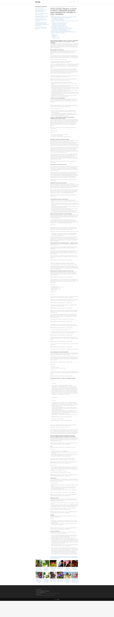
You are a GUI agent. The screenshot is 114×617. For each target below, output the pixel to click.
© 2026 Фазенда (38, 589)
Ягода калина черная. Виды (39, 8)
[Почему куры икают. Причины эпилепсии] (60, 566)
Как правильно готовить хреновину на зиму (59, 23)
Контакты (37, 591)
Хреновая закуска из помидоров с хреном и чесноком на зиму (61, 28)
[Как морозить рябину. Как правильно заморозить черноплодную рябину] (53, 566)
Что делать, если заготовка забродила (58, 19)
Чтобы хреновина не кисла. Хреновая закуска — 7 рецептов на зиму (61, 27)
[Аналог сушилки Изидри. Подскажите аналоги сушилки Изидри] (39, 578)
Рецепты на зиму (52, 557)
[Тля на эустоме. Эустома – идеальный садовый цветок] (60, 578)
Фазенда (37, 2)
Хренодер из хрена (56, 556)
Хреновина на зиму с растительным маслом (59, 24)
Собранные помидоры (71, 557)
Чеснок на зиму (58, 557)
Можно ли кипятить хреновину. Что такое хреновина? (59, 26)
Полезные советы (68, 556)
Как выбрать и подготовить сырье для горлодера (59, 22)
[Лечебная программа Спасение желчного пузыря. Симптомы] (53, 578)
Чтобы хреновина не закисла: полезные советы (59, 25)
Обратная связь (38, 594)
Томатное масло (54, 34)
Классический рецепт (64, 557)
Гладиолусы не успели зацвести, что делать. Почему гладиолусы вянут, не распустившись (41, 19)
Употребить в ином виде (56, 37)
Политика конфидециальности (40, 592)
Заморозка (53, 36)
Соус (53, 33)
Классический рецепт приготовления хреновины (59, 29)
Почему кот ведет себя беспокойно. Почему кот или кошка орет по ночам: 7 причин (41, 28)
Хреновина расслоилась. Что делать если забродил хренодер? (60, 30)
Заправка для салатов (55, 35)
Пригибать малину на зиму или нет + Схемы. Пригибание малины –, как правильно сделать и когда (40, 10)
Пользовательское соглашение (44, 591)
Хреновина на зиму (63, 556)
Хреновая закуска (74, 556)
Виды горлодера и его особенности (57, 18)
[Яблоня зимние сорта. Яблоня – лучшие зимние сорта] (74, 566)
